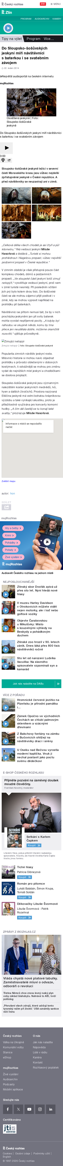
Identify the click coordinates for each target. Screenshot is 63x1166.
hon (12, 493)
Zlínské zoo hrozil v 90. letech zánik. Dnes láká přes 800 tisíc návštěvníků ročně (38, 645)
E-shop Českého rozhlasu (23, 772)
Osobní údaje (22, 1153)
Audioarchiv (42, 19)
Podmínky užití (41, 1153)
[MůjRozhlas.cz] (6, 83)
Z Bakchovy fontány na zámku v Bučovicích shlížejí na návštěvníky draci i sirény (38, 737)
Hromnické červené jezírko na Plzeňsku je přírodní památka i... (38, 703)
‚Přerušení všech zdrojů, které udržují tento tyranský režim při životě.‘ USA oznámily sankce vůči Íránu (31, 1008)
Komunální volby (13, 1047)
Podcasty (9, 1084)
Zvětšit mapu (8, 481)
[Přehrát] (6, 148)
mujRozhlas (9, 518)
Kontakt (38, 1062)
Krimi (8, 535)
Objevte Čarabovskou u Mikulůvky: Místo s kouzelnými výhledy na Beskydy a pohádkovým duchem (34, 628)
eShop (7, 1057)
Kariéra (37, 1057)
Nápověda (39, 1047)
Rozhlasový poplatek (46, 1067)
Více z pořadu (14, 695)
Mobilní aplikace (13, 1089)
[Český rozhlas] (12, 4)
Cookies (7, 1153)
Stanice (7, 1052)
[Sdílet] (9, 160)
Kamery (57, 19)
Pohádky (10, 542)
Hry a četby (11, 528)
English (7, 1156)
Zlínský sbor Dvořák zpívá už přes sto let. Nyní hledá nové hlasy (37, 590)
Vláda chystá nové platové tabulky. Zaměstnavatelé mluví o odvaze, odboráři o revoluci (30, 982)
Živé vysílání (12, 557)
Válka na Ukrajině (13, 1042)
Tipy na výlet (12, 39)
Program (26, 19)
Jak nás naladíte (43, 1042)
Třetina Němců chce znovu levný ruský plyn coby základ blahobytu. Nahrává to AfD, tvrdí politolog (29, 996)
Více (49, 39)
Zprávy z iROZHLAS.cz (19, 931)
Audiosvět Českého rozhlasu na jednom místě (27, 573)
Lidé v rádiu (40, 1052)
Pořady (9, 550)
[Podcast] (3, 160)
